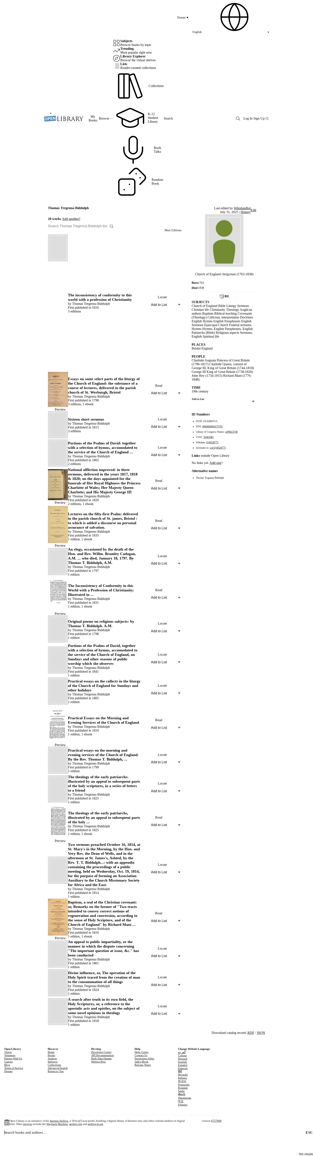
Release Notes (143, 1064)
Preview (60, 409)
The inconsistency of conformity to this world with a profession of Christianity (100, 297)
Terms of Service (13, 1068)
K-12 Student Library (153, 117)
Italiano (182, 1077)
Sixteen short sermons (86, 419)
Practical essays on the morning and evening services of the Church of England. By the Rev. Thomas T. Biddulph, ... (103, 754)
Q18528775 (212, 442)
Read (158, 385)
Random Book (157, 181)
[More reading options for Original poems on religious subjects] (179, 631)
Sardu (181, 1091)
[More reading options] (179, 385)
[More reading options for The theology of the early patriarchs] (179, 791)
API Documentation (102, 1055)
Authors (52, 1058)
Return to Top (56, 1071)
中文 (181, 1101)
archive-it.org (95, 1124)
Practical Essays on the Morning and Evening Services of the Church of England (103, 720)
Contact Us (141, 1055)
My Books (93, 118)
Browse (104, 118)
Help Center (141, 1052)
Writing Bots (98, 1061)
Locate (162, 297)
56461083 (208, 437)
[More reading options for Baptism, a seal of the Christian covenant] (179, 921)
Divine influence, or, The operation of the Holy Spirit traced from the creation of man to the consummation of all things (104, 977)
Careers (8, 1061)
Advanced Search (58, 1068)
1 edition (74, 539)
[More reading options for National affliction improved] (179, 488)
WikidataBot (242, 208)
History (246, 212)
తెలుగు (181, 1094)
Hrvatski (183, 1074)
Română (183, 1087)
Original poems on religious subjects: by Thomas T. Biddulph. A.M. (101, 623)
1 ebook (88, 404)
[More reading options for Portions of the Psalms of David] (179, 455)
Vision (8, 1052)
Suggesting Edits (144, 1058)
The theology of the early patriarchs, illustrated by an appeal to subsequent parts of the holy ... (104, 817)
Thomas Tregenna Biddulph (91, 303)
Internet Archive (59, 1120)
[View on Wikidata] (226, 297)
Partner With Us (13, 1058)
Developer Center (101, 1052)
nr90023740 (231, 431)
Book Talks (157, 149)
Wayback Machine (57, 1124)
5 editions (74, 311)
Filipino (182, 1104)
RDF (250, 1033)
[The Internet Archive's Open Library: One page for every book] (64, 118)
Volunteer (9, 1055)
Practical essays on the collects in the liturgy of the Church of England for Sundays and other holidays (104, 685)
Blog (7, 1064)
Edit (253, 210)
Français (183, 1068)
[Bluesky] (138, 1070)
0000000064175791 (212, 426)
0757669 (216, 1120)
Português (184, 1084)
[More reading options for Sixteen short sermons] (179, 427)
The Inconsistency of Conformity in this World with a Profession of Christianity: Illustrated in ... (101, 590)
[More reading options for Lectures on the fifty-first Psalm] (179, 528)
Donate (182, 17)
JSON (261, 1033)
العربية (182, 1052)
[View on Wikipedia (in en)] (221, 297)
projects (27, 1124)
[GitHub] (154, 1070)
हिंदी (180, 1071)
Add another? (71, 219)
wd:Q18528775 (218, 447)
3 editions (74, 404)
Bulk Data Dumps (101, 1058)
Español (182, 1065)
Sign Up (259, 118)
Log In (248, 118)
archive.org (75, 1124)
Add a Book (141, 1061)
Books (51, 1055)
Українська (184, 1097)
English (182, 1061)
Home (51, 1052)
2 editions (74, 464)
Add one (215, 463)
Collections (156, 86)
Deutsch (182, 1058)
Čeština (182, 1055)
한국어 (182, 1081)
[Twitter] (146, 1070)
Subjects (52, 1061)
